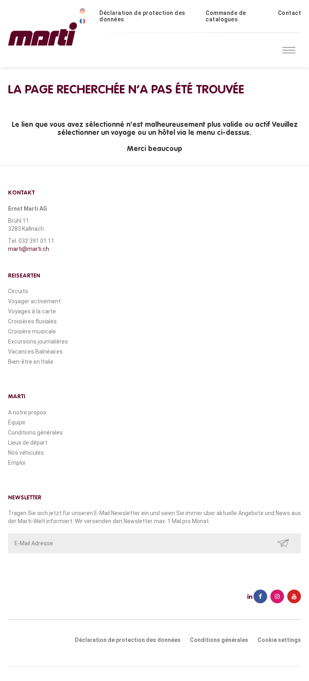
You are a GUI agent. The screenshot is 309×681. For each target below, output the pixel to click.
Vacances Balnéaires (35, 351)
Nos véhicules (26, 452)
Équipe (16, 422)
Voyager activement (34, 301)
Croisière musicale (32, 331)
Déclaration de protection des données (142, 16)
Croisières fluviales (32, 321)
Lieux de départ (27, 442)
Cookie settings (279, 640)
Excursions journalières (38, 341)
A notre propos (27, 412)
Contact (289, 13)
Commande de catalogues (226, 16)
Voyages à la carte (32, 311)
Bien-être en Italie (31, 361)
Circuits (18, 291)
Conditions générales (35, 432)
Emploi (16, 463)
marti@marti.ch (28, 249)
